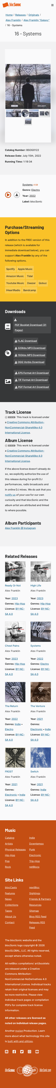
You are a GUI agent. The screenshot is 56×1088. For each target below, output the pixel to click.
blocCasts (11, 887)
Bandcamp (29, 290)
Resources (35, 904)
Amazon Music (15, 276)
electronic (36, 729)
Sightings (34, 893)
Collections (11, 904)
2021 (40, 718)
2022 (32, 195)
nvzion (19, 1030)
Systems (35, 645)
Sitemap (34, 910)
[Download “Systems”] (17, 195)
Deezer (31, 283)
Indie (32, 837)
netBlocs (34, 866)
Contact (9, 922)
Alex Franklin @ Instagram (20, 528)
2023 (15, 598)
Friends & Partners (40, 899)
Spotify (10, 269)
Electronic (35, 855)
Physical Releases (15, 849)
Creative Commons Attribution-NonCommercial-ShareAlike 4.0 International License (24, 427)
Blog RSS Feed (37, 916)
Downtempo (36, 843)
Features (10, 893)
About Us (10, 916)
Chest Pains (12, 645)
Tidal (30, 276)
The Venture (37, 706)
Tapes (8, 910)
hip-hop (20, 603)
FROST (9, 771)
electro (35, 189)
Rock (8, 866)
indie (18, 724)
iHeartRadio (13, 290)
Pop (7, 861)
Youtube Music (15, 283)
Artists (9, 843)
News (8, 899)
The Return (11, 706)
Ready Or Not (13, 585)
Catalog (9, 837)
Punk (32, 849)
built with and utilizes (20, 1041)
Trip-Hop (34, 861)
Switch (34, 771)
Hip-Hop (10, 855)
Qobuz (43, 283)
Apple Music (25, 269)
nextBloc (34, 887)
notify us (10, 494)
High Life (35, 585)
